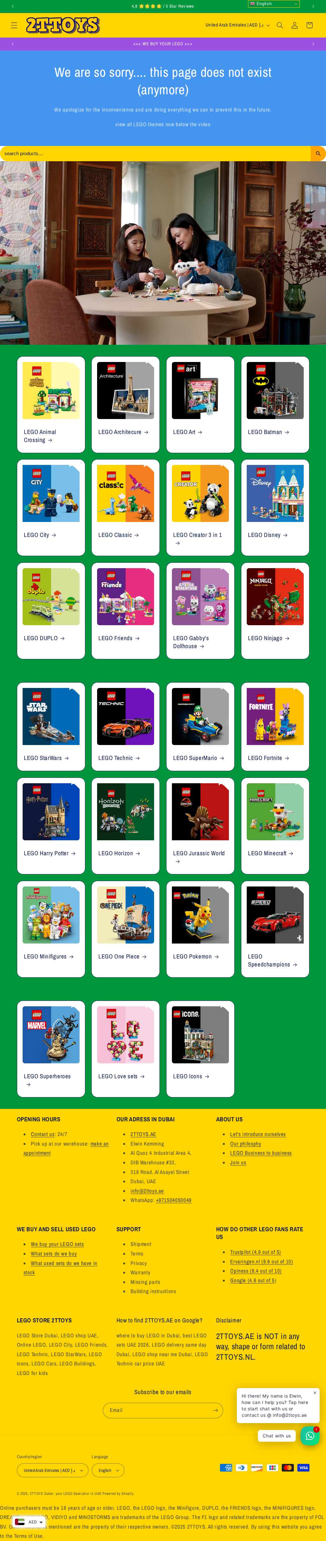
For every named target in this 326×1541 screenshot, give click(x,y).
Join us (238, 1162)
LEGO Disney (264, 535)
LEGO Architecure (120, 432)
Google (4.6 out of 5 (252, 1280)
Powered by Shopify (118, 1493)
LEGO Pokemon (192, 956)
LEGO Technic (115, 758)
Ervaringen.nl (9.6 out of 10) (261, 1261)
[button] (14, 25)
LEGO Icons (187, 1076)
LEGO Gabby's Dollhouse (191, 642)
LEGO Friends (115, 638)
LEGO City (36, 535)
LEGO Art (184, 432)
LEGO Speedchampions (269, 960)
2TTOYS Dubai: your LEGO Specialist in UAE (65, 1493)
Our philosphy (245, 1143)
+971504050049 (174, 1200)
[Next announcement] (313, 6)
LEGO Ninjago (265, 638)
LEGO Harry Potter (46, 853)
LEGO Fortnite (265, 758)
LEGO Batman (265, 432)
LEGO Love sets (118, 1076)
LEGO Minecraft (267, 853)
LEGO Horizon (115, 853)
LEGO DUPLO (41, 638)
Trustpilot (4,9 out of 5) (255, 1251)
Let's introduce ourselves (258, 1134)
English (263, 3)
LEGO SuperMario (195, 758)
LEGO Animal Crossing (40, 436)
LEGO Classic (115, 535)
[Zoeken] (318, 153)
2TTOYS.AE (143, 1134)
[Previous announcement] (13, 6)
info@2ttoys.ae (147, 1190)
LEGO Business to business (261, 1152)
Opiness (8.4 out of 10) (256, 1270)
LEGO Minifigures (45, 956)
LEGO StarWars (43, 758)
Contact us (42, 1134)
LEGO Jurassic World (199, 853)
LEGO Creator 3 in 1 (197, 535)
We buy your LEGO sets (57, 1244)
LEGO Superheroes (47, 1076)
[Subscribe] (215, 1410)
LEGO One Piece (119, 956)
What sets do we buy (54, 1253)
